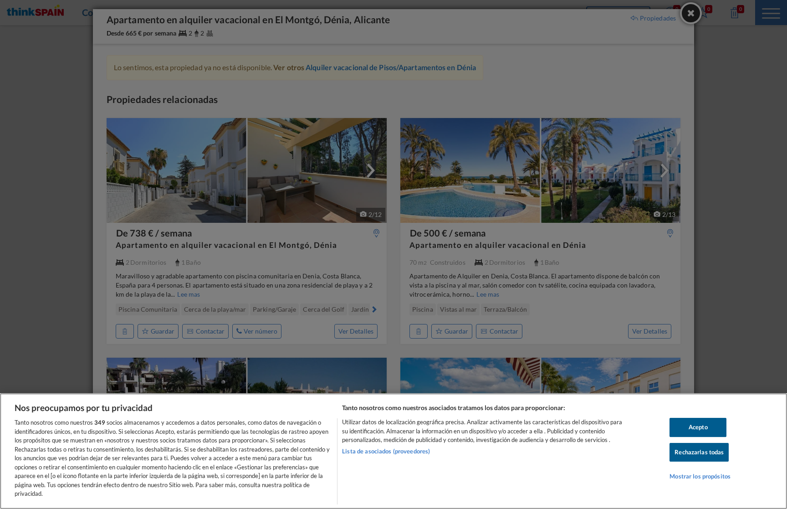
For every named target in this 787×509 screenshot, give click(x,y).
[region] (393, 451)
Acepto (698, 427)
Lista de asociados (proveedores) (386, 451)
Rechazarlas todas (699, 452)
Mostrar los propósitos (700, 476)
